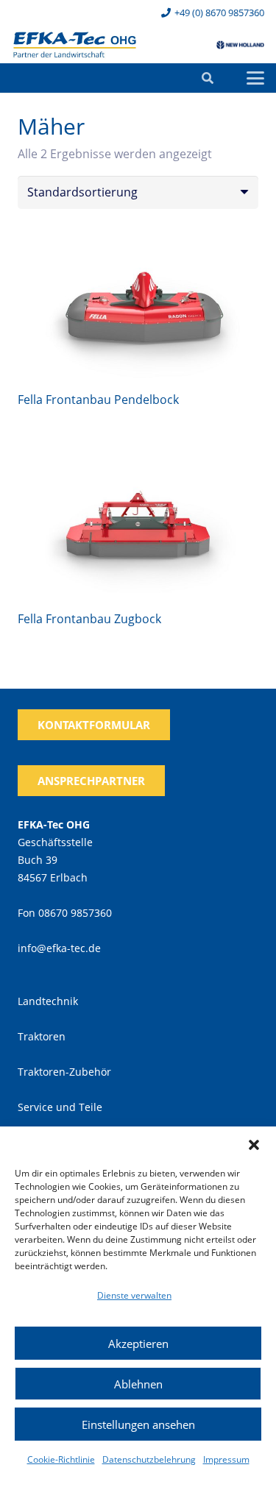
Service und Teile (60, 1107)
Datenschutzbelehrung (149, 1459)
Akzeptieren (138, 1343)
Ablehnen (138, 1384)
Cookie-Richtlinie (61, 1459)
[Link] (75, 45)
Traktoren (42, 1036)
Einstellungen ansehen (138, 1424)
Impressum (226, 1459)
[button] (254, 1145)
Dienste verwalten (134, 1295)
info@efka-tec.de (59, 948)
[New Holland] (240, 45)
